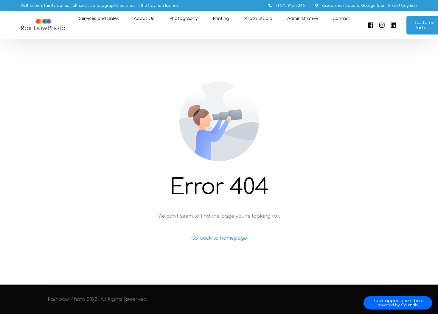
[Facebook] (370, 25)
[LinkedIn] (393, 25)
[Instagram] (382, 25)
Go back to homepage (219, 238)
